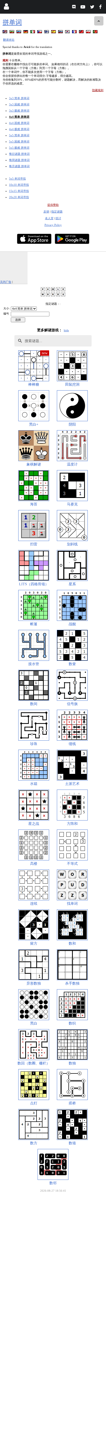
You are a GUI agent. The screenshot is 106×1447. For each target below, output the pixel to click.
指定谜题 (57, 211)
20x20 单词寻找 (19, 197)
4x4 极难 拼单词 (19, 129)
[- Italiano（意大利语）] (33, 32)
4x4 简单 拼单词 (19, 116)
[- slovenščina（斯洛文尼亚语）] (61, 32)
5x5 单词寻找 (17, 178)
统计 (58, 218)
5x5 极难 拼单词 (19, 147)
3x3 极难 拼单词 (19, 110)
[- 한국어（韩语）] (68, 32)
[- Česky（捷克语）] (40, 32)
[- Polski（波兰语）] (89, 32)
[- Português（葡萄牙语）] (96, 32)
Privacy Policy (53, 224)
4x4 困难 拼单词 (19, 122)
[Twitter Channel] (92, 7)
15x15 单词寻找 (19, 190)
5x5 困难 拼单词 (19, 141)
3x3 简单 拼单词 (19, 98)
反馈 (46, 211)
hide (66, 330)
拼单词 (12, 22)
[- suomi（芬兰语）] (47, 32)
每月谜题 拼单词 (19, 166)
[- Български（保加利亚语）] (12, 32)
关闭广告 (5, 281)
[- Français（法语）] (75, 32)
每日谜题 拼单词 (19, 153)
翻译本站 (8, 39)
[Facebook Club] (101, 7)
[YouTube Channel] (83, 7)
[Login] (6, 7)
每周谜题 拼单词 (19, 160)
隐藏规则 (97, 90)
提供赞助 (53, 204)
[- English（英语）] (5, 32)
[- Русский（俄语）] (19, 32)
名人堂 (49, 218)
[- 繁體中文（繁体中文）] (82, 32)
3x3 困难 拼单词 (19, 104)
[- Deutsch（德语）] (26, 32)
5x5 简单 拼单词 (19, 135)
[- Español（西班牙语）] (54, 32)
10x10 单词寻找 (19, 184)
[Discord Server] (74, 7)
